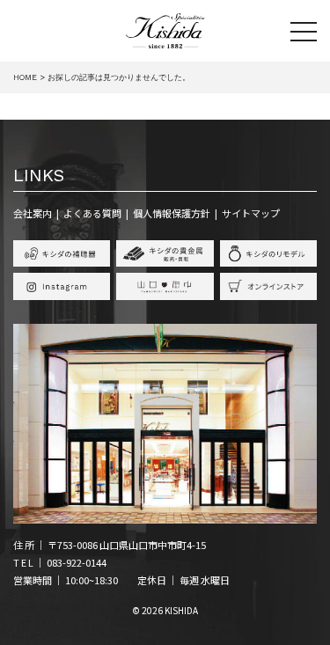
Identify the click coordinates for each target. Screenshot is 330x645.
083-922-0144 (76, 562)
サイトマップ (251, 213)
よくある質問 (92, 213)
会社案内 (32, 213)
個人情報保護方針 (171, 213)
